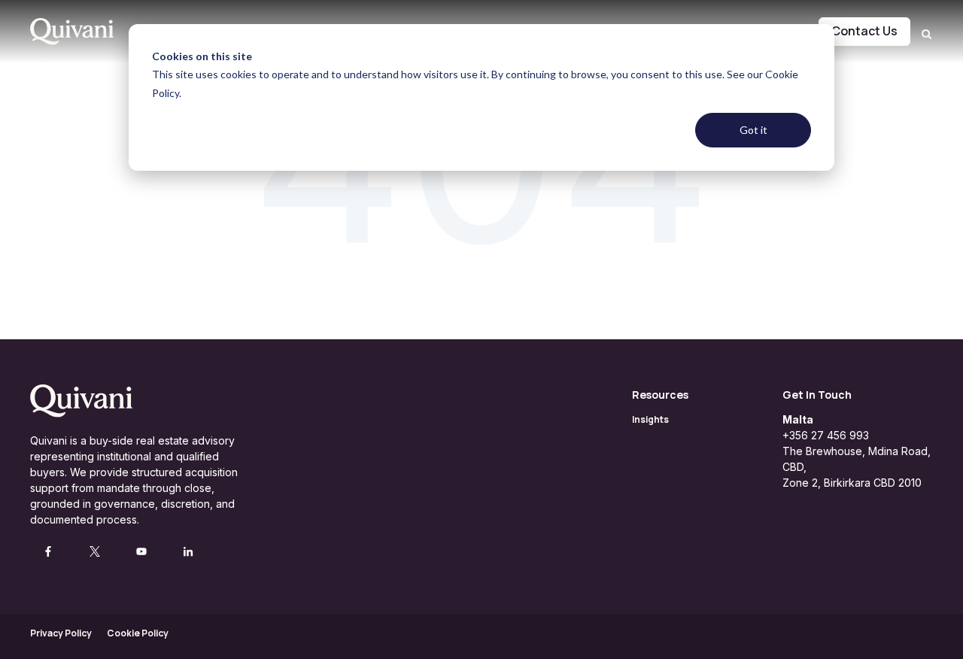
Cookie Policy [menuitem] (138, 633)
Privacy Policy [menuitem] (61, 633)
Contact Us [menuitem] (864, 31)
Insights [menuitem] (650, 419)
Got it (753, 129)
